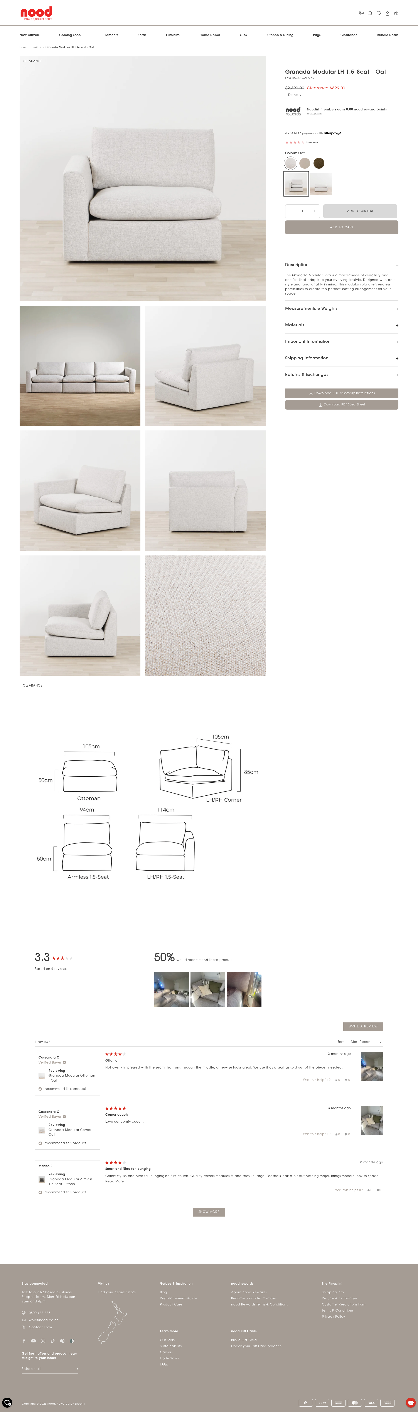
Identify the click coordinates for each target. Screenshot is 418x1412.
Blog (163, 1292)
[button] (171, 989)
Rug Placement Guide (178, 1298)
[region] (208, 989)
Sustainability (171, 1346)
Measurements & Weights (311, 309)
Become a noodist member (253, 1298)
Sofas (142, 35)
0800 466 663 (40, 1313)
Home (23, 47)
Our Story (167, 1340)
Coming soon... (71, 35)
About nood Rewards (249, 1292)
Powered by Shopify (71, 1404)
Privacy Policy (333, 1317)
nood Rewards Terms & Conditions (259, 1304)
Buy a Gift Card (244, 1340)
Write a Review (366, 1028)
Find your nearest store (117, 1292)
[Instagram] (43, 1340)
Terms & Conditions (337, 1310)
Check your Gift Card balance (256, 1346)
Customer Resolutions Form (344, 1304)
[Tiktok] (53, 1340)
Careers (166, 1352)
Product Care (171, 1304)
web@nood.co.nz (43, 1320)
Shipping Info (333, 1292)
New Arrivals (30, 35)
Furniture (173, 35)
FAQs (164, 1364)
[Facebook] (24, 1340)
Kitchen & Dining (280, 35)
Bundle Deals (387, 35)
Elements (111, 35)
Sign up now (314, 114)
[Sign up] (76, 1369)
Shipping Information (307, 358)
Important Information (308, 342)
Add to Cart (342, 227)
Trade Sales (169, 1358)
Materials (294, 325)
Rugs (317, 35)
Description (297, 265)
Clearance (349, 35)
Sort (341, 1042)
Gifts (243, 35)
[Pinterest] (62, 1340)
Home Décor (210, 35)
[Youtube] (33, 1340)
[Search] (370, 13)
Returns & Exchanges (307, 375)
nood (51, 1404)
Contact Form (40, 1327)
